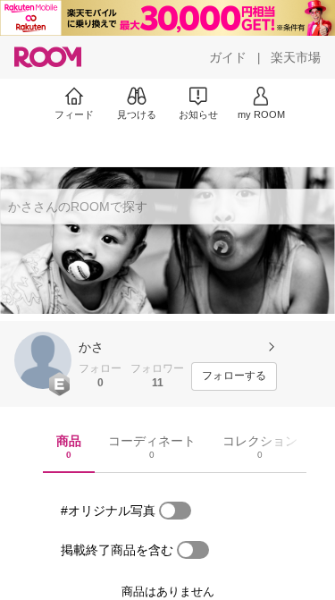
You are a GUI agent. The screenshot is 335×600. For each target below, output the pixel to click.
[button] (42, 360)
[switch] (175, 511)
